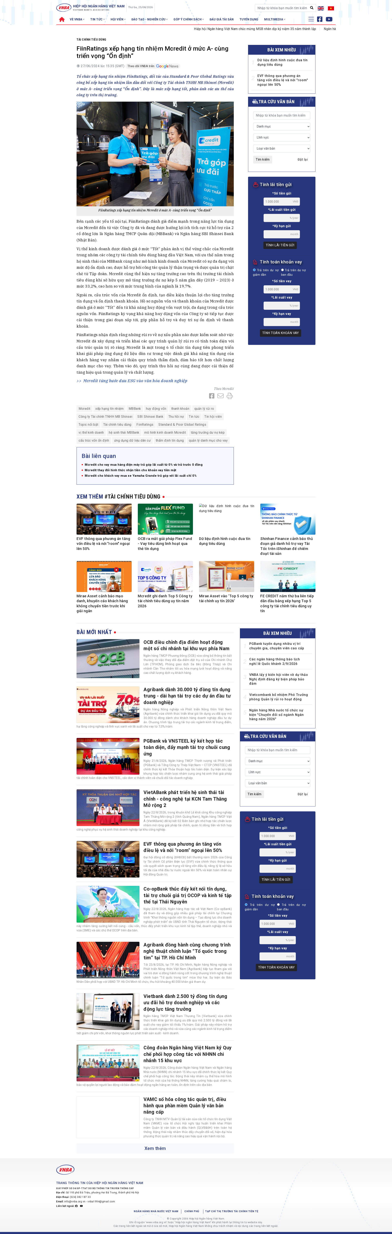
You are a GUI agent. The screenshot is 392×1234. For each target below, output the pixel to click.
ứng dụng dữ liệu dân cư (132, 440)
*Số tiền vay (281, 281)
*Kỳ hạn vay (281, 314)
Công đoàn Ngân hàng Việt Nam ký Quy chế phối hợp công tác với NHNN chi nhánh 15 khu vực (188, 1054)
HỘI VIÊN (117, 19)
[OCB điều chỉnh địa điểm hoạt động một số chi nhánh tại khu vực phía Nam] (108, 658)
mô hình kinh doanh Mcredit (165, 432)
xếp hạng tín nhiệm (109, 409)
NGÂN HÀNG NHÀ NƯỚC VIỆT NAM (156, 1211)
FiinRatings (145, 425)
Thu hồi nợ (176, 417)
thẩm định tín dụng (170, 440)
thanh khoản (180, 409)
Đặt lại (303, 159)
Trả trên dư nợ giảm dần (266, 273)
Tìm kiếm (263, 159)
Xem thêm (155, 1148)
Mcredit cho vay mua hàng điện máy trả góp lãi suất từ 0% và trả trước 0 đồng (144, 464)
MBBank (135, 409)
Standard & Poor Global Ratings (182, 425)
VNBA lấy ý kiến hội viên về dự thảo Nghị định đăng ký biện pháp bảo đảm (278, 679)
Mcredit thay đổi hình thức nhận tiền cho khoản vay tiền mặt (130, 470)
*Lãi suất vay (281, 297)
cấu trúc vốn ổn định (94, 440)
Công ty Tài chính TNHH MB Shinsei (106, 417)
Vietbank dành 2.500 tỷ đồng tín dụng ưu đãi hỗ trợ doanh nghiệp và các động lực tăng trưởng (185, 1002)
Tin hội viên (213, 417)
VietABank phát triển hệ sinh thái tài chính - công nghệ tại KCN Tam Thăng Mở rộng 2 (185, 799)
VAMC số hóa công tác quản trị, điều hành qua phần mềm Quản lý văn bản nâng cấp (185, 1105)
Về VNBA (76, 19)
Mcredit (228, 389)
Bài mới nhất (94, 632)
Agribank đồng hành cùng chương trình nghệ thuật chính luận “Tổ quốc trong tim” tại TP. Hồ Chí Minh (187, 951)
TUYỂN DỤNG (248, 19)
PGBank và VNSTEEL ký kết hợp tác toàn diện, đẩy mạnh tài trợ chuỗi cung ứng (187, 747)
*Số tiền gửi (281, 193)
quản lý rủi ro (204, 409)
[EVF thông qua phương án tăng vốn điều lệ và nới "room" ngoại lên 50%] (108, 859)
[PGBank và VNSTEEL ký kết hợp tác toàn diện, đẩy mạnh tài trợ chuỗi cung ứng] (108, 756)
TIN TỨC (96, 19)
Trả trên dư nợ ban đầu (293, 273)
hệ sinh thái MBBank (124, 432)
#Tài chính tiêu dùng (132, 496)
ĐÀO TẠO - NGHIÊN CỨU (148, 19)
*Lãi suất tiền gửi (282, 210)
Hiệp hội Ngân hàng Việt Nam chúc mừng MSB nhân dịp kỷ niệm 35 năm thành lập (223, 29)
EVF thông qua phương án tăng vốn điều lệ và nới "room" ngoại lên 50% (282, 80)
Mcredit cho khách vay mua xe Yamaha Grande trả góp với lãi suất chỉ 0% (141, 476)
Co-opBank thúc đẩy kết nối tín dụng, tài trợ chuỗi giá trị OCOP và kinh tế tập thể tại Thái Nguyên (188, 895)
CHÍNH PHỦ (191, 1211)
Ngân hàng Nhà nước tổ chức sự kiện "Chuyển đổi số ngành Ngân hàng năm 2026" (276, 714)
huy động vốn (156, 409)
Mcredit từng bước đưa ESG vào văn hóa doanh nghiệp (135, 380)
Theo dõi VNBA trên (141, 66)
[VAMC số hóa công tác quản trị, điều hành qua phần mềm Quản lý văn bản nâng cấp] (108, 1117)
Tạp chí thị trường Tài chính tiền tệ (231, 1211)
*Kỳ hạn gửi (282, 226)
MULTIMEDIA (274, 19)
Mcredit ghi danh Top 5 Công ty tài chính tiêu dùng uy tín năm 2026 (165, 601)
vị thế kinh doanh (91, 432)
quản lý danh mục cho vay (208, 440)
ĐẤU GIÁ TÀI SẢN (222, 19)
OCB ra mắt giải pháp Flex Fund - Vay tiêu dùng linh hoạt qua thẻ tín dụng (165, 543)
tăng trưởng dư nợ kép (208, 432)
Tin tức (194, 417)
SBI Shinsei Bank (150, 417)
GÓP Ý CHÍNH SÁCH (188, 19)
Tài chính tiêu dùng (91, 39)
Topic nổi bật (88, 425)
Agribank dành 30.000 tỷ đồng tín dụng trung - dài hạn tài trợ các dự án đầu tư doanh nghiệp (187, 696)
